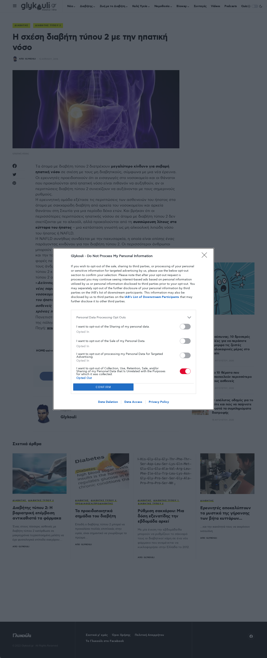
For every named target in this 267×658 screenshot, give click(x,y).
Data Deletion (108, 402)
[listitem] (133, 317)
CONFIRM (103, 387)
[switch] (185, 326)
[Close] (206, 256)
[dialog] (133, 329)
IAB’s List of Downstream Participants (152, 297)
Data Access (133, 402)
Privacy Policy (159, 402)
